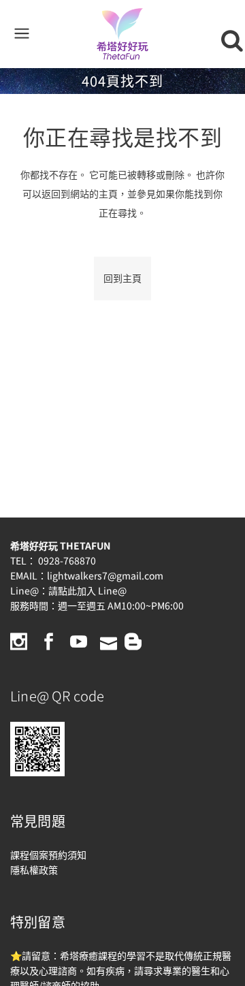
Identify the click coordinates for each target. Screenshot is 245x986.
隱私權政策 (34, 869)
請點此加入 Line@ (87, 590)
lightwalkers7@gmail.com (105, 575)
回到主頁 (122, 278)
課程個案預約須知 (48, 854)
